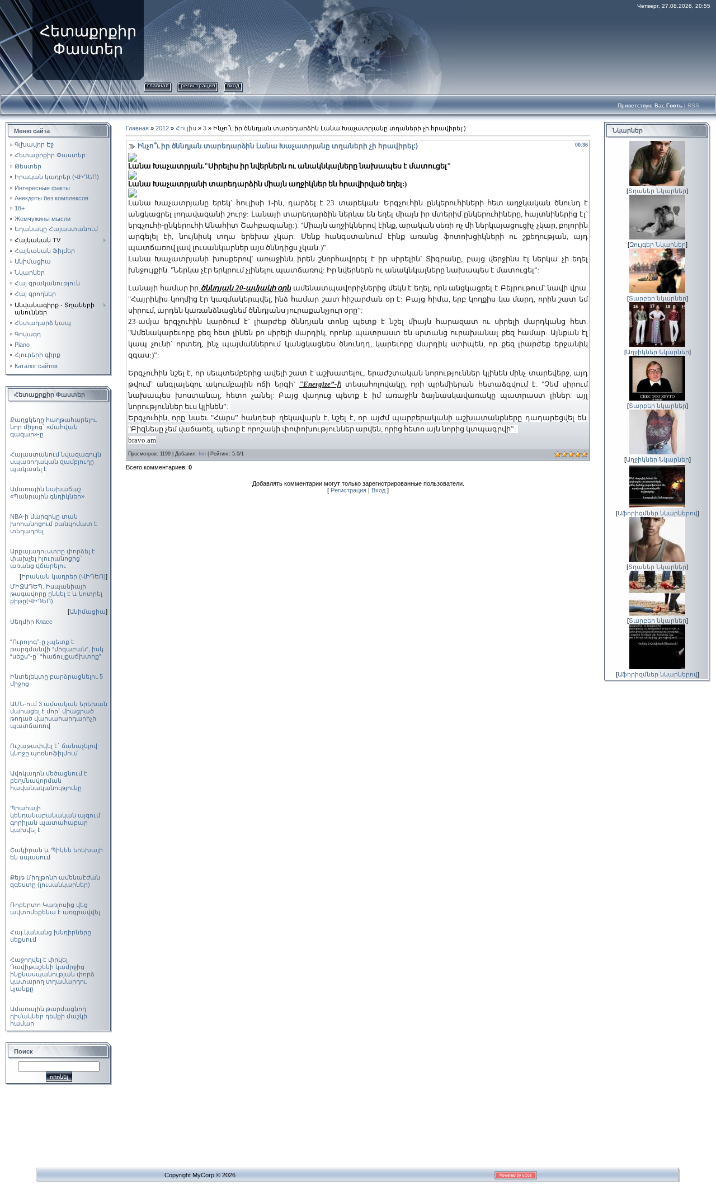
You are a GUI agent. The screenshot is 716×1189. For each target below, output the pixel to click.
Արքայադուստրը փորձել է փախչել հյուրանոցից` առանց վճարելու (52, 558)
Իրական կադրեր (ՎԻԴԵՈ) (63, 576)
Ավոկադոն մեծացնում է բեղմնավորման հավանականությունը (48, 780)
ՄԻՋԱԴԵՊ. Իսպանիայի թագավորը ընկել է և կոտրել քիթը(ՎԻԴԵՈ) (56, 593)
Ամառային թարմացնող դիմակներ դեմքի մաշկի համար (48, 1016)
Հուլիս (186, 128)
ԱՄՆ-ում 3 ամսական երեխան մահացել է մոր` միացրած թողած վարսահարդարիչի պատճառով (58, 715)
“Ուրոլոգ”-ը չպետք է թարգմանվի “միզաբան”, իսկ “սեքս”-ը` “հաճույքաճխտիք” (56, 649)
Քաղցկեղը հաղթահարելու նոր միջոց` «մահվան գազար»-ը (53, 427)
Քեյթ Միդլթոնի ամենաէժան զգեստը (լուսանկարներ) (55, 881)
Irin (202, 454)
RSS (693, 105)
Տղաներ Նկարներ (657, 190)
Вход (233, 85)
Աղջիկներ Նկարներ (657, 352)
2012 (162, 128)
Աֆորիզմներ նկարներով (658, 513)
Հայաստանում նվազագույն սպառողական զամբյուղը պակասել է (55, 461)
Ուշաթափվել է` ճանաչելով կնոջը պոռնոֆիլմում (53, 749)
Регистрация (198, 85)
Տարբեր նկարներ (657, 298)
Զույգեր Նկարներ (657, 244)
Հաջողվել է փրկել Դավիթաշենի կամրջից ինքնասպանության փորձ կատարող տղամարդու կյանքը (52, 974)
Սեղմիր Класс (31, 621)
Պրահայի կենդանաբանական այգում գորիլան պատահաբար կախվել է (55, 819)
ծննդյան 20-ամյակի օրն (246, 288)
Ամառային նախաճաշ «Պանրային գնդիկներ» (47, 493)
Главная (157, 85)
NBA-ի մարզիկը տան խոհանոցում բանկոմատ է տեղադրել (53, 523)
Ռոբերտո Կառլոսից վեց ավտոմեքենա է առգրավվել (55, 908)
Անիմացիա (87, 611)
